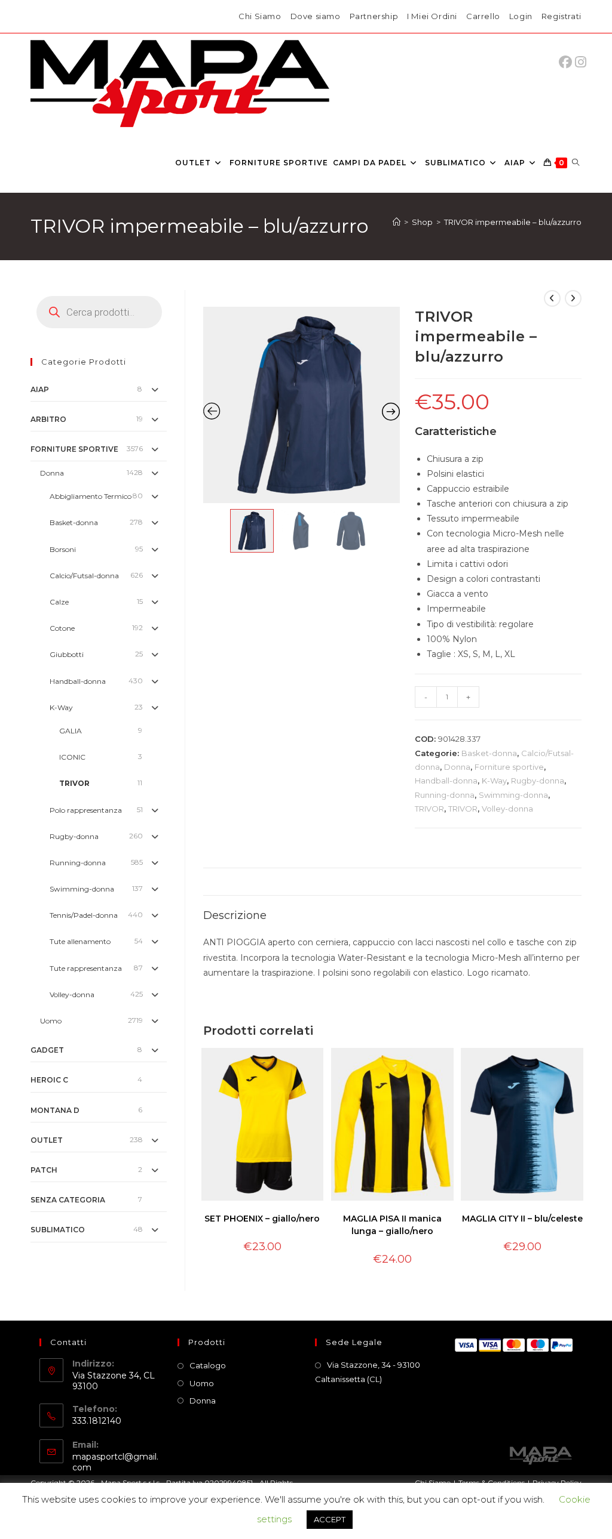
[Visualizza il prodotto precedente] (552, 298)
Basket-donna (489, 753)
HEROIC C (49, 1079)
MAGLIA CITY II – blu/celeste (522, 1218)
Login (521, 16)
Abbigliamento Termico (90, 496)
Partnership (374, 16)
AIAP (39, 389)
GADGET (47, 1049)
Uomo (51, 1020)
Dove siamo (315, 16)
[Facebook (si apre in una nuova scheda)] (568, 62)
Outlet (46, 1140)
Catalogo (207, 1365)
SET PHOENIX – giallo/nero (262, 1218)
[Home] (396, 222)
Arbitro (48, 419)
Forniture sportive (509, 767)
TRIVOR (429, 808)
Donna (457, 767)
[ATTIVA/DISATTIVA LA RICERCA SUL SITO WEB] (576, 163)
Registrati (561, 16)
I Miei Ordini (432, 16)
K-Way (494, 780)
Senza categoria (67, 1199)
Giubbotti (67, 654)
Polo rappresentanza (86, 810)
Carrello (483, 16)
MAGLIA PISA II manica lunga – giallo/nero (392, 1224)
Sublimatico (57, 1229)
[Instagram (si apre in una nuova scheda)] (580, 62)
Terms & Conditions (491, 1482)
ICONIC (72, 756)
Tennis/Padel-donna (84, 915)
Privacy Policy (557, 1482)
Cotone (62, 628)
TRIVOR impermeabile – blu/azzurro (513, 222)
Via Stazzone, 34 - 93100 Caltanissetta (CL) (367, 1371)
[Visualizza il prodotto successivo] (573, 298)
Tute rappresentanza (86, 968)
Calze (59, 601)
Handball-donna (446, 780)
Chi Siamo (259, 16)
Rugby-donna (537, 780)
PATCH (43, 1169)
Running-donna (445, 795)
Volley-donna (507, 808)
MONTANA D (54, 1110)
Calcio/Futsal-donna (84, 575)
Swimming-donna (513, 795)
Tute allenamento (80, 941)
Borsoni (63, 549)
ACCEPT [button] (329, 1519)
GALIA (70, 730)
